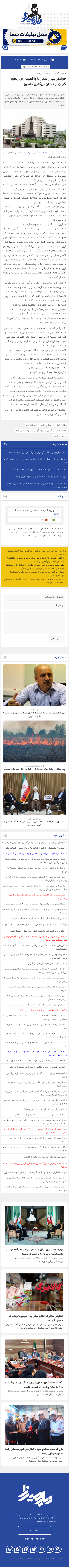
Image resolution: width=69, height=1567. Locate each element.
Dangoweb (51, 1522)
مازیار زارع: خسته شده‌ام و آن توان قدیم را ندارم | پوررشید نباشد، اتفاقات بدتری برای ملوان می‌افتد (35, 887)
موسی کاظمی (60, 436)
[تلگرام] (50, 1549)
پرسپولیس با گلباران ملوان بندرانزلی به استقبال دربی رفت (37, 918)
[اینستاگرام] (58, 1549)
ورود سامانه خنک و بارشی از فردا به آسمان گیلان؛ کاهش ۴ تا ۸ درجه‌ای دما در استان (36, 997)
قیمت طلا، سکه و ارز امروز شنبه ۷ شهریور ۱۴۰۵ (42, 1010)
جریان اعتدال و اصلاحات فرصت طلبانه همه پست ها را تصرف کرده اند (35, 461)
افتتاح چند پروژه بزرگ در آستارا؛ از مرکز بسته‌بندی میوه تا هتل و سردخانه (36, 1188)
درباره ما (30, 1515)
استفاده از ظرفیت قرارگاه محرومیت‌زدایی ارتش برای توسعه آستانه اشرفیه (35, 1165)
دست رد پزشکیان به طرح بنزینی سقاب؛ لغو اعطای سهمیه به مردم (37, 869)
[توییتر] (33, 1549)
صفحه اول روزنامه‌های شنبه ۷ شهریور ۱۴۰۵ (44, 1109)
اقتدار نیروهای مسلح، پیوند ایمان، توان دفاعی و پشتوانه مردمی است (36, 1026)
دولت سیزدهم (23, 430)
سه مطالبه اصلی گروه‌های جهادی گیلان (46, 963)
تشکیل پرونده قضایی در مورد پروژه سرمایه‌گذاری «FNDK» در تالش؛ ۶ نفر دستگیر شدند (37, 1035)
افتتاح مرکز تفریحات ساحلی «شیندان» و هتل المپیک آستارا (37, 931)
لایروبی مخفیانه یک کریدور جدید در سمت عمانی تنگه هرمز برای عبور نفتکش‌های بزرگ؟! (36, 938)
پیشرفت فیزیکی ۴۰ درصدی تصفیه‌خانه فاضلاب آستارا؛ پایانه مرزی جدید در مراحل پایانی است (35, 878)
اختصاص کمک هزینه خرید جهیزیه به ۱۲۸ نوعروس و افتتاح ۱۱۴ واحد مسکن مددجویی (37, 1053)
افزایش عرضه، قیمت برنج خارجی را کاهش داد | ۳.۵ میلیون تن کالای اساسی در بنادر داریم (37, 1179)
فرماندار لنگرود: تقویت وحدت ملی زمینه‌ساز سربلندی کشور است (34, 853)
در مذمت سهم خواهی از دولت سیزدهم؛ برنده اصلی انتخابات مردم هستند (36, 485)
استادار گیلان (61, 425)
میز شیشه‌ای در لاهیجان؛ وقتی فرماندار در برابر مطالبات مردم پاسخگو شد (37, 896)
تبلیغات (40, 1515)
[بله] (17, 1549)
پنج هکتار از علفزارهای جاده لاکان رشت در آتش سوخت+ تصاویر (34, 1172)
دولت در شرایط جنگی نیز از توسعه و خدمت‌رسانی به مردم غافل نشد (36, 1044)
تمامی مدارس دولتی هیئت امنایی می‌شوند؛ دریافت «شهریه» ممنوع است (37, 1084)
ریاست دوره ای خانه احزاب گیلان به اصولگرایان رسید (40, 476)
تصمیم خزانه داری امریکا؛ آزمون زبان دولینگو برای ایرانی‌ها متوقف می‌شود (35, 911)
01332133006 (34, 1539)
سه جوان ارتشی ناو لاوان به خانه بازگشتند (44, 1157)
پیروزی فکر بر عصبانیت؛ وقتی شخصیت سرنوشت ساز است (37, 1005)
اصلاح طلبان (45, 425)
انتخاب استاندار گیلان (57, 430)
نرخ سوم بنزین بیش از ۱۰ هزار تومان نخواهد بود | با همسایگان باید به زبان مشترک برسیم (36, 1122)
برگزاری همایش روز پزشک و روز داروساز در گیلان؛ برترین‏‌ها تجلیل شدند (35, 1140)
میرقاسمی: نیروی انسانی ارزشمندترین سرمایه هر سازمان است (35, 904)
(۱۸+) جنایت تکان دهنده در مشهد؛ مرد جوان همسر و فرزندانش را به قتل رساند (35, 1102)
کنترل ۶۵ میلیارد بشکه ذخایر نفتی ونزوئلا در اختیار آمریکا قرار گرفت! (37, 1075)
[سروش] (42, 1549)
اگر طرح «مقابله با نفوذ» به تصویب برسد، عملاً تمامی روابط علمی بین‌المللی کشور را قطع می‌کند (36, 970)
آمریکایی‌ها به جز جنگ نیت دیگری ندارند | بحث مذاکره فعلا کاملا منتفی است (35, 947)
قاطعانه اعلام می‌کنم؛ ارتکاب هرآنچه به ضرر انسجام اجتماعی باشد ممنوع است (35, 1149)
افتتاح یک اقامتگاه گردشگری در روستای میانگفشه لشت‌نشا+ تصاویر (37, 988)
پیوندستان (51, 1515)
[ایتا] (25, 1549)
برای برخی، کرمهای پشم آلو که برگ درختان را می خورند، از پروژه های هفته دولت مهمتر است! (36, 1093)
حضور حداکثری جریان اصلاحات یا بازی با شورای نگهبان (39, 470)
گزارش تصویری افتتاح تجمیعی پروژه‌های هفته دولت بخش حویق (33, 924)
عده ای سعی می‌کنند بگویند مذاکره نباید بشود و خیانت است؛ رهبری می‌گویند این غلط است (36, 860)
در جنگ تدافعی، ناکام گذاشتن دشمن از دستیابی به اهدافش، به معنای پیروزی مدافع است (35, 1017)
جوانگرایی (39, 430)
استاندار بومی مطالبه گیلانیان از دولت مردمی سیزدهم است (36, 452)
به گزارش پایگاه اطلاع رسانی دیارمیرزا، (44, 153)
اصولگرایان (31, 425)
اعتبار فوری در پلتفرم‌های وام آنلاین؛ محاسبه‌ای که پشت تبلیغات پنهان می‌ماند (36, 979)
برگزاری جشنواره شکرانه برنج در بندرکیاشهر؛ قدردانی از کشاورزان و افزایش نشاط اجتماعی (35, 1131)
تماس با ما (19, 1515)
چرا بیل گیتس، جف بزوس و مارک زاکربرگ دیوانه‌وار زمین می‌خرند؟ (33, 842)
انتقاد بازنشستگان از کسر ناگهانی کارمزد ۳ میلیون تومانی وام (35, 848)
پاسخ (56, 514)
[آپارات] (9, 1549)
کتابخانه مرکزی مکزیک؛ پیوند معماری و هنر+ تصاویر (40, 1115)
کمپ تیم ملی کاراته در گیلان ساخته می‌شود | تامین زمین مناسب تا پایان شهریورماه (36, 956)
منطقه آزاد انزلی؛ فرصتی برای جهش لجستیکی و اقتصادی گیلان (35, 1061)
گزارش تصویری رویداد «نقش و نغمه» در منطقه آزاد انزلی (36, 1067)
